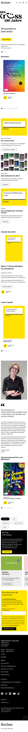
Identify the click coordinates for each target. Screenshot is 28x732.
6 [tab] (12, 108)
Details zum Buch (7, 286)
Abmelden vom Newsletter (8, 608)
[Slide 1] (1, 51)
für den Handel (4, 671)
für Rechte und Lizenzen (7, 669)
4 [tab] (8, 108)
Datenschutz (4, 685)
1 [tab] (2, 108)
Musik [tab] (14, 519)
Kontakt (3, 654)
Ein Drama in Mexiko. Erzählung (12, 498)
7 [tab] (15, 108)
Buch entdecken (8, 583)
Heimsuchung (7, 341)
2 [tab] (4, 108)
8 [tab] (17, 108)
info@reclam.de (10, 651)
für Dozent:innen (5, 674)
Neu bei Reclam (6, 39)
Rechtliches (4, 679)
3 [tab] (6, 108)
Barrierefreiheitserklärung (7, 687)
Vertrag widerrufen (5, 711)
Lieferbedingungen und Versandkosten (11, 682)
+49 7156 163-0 (10, 649)
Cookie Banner (5, 702)
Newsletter (3, 657)
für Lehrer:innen (5, 663)
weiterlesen (5, 184)
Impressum (4, 699)
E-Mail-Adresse (6, 610)
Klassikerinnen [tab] (6, 523)
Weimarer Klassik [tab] (18, 523)
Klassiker (3, 208)
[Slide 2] (4, 51)
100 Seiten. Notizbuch (9, 93)
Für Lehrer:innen (7, 141)
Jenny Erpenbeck (7, 340)
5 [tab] (10, 108)
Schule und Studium (6, 138)
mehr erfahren (7, 551)
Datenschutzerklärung (14, 625)
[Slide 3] (6, 51)
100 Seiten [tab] (5, 519)
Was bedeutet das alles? (10, 176)
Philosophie (4, 173)
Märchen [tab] (5, 527)
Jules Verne (6, 497)
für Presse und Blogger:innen (8, 666)
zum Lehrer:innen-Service (9, 149)
